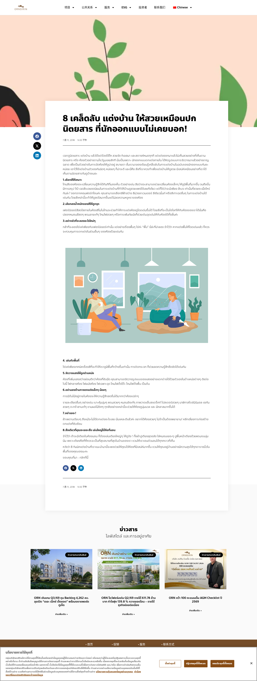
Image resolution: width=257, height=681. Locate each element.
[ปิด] (251, 663)
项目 (67, 7)
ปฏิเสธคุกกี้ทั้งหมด (196, 663)
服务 (107, 7)
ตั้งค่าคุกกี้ (170, 663)
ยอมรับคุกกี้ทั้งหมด (222, 663)
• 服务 (141, 644)
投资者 (143, 7)
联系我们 (159, 7)
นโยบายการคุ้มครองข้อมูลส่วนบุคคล (114, 671)
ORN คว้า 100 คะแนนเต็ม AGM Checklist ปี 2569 (195, 600)
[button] (37, 136)
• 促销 (115, 644)
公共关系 (87, 7)
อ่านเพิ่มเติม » (61, 614)
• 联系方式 (167, 644)
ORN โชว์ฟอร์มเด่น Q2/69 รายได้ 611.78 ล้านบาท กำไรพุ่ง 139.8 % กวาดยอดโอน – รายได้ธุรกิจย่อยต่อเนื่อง (128, 601)
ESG (124, 7)
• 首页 (89, 644)
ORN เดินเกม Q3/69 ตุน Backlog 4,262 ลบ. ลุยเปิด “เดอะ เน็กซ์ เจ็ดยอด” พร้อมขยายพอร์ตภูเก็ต (61, 601)
